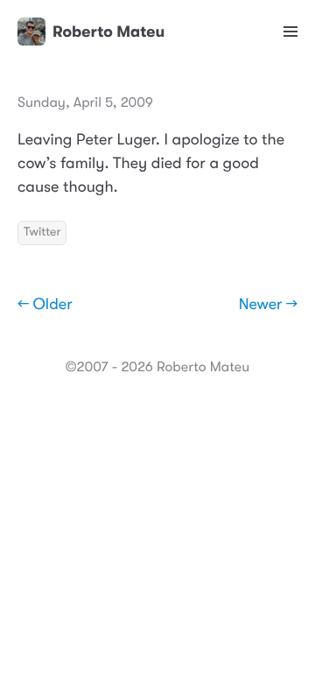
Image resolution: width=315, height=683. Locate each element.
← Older (45, 304)
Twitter (42, 232)
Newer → (268, 304)
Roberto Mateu (108, 31)
